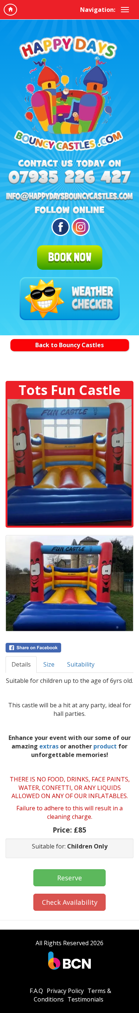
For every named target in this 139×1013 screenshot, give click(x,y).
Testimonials (85, 999)
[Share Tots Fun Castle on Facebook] (69, 647)
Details (21, 664)
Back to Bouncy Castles (69, 345)
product (105, 746)
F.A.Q (36, 991)
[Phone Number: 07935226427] (69, 178)
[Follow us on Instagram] (79, 227)
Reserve (69, 877)
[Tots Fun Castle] (69, 462)
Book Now (69, 257)
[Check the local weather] (70, 298)
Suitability (81, 664)
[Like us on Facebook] (59, 227)
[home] (10, 10)
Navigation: (97, 10)
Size (48, 664)
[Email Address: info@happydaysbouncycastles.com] (69, 197)
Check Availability (69, 902)
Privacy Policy (65, 991)
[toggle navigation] (125, 9)
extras (49, 746)
